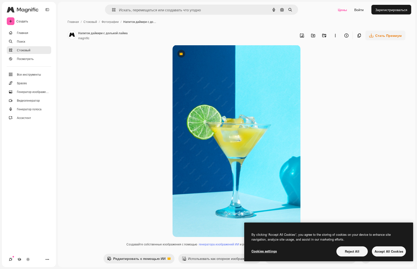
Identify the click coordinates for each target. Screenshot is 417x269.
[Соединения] (10, 259)
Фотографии (110, 22)
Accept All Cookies (389, 251)
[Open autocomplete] (111, 10)
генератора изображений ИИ (219, 244)
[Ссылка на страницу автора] (72, 35)
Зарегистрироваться (391, 9)
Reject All (352, 251)
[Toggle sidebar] (47, 9)
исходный (205, 54)
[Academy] (19, 259)
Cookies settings (264, 251)
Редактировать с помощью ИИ (136, 259)
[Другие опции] (335, 35)
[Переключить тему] (28, 259)
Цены (342, 9)
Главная (73, 22)
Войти (359, 9)
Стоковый (90, 22)
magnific (83, 38)
